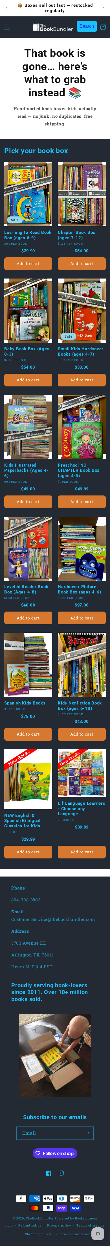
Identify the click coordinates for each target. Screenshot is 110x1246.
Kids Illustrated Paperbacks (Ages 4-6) (26, 470)
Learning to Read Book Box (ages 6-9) (28, 235)
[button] (7, 27)
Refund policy (29, 1225)
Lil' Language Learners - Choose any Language (81, 808)
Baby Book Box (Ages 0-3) (26, 351)
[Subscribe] (87, 1133)
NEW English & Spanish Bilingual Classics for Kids (22, 821)
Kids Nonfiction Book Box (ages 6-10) (80, 706)
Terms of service (90, 1225)
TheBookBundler (40, 1218)
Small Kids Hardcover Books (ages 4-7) (81, 351)
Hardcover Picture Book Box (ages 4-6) (79, 589)
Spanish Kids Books (25, 703)
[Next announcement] (104, 8)
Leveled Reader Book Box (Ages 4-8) (26, 589)
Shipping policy (38, 1234)
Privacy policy (59, 1225)
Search (87, 26)
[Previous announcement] (6, 8)
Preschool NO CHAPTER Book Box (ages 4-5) (79, 470)
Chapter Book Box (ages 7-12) (76, 235)
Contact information (73, 1234)
